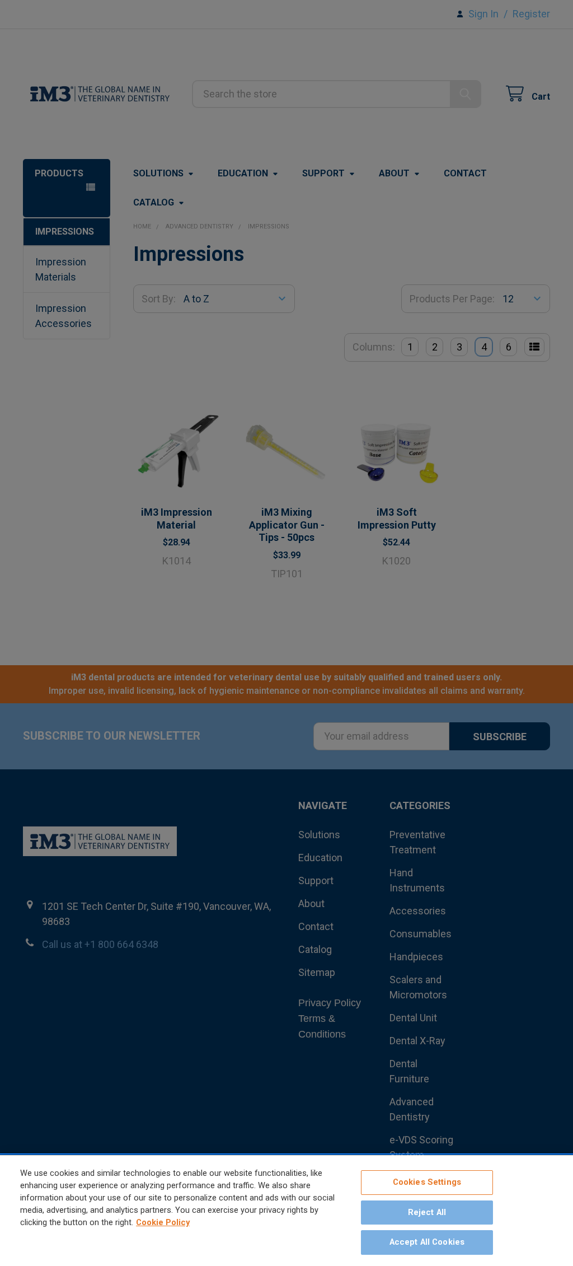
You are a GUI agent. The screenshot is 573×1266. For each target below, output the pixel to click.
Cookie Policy (163, 1222)
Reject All (427, 1212)
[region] (286, 1210)
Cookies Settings (427, 1182)
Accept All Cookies (427, 1242)
